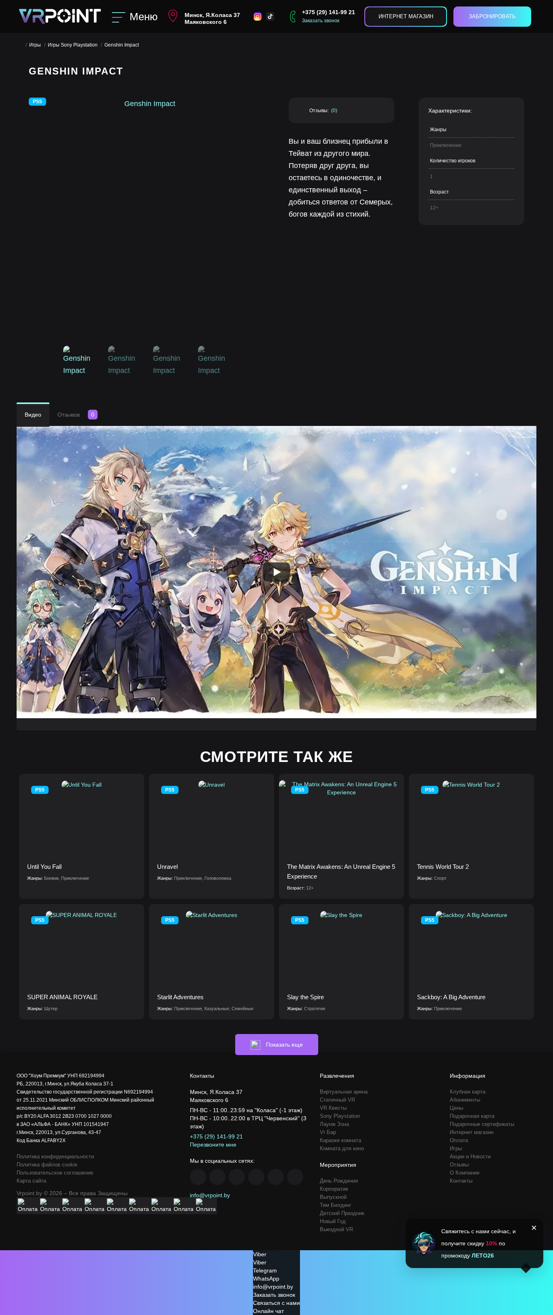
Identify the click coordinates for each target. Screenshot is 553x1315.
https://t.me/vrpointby (276, 1177)
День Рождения (339, 1181)
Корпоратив (334, 1189)
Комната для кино (342, 1148)
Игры (35, 45)
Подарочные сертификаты (482, 1124)
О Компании (464, 1173)
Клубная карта (467, 1092)
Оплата (459, 1140)
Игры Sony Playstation (73, 45)
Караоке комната (340, 1140)
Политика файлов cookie (47, 1165)
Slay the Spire (305, 997)
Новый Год (333, 1221)
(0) (334, 110)
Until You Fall (44, 866)
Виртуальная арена (344, 1092)
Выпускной (333, 1197)
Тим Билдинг (335, 1205)
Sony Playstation (340, 1116)
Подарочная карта (472, 1116)
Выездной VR (336, 1229)
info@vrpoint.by (210, 1195)
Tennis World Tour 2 (443, 866)
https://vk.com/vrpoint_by (237, 1177)
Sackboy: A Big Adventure (451, 997)
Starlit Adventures (180, 997)
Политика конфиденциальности (55, 1156)
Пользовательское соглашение (55, 1173)
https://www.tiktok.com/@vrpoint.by (295, 1177)
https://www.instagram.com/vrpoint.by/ (217, 1177)
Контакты (461, 1181)
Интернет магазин (406, 16)
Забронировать (492, 16)
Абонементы (465, 1100)
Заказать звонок (320, 20)
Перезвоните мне (213, 1144)
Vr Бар (328, 1132)
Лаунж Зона (334, 1124)
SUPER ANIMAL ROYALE (62, 997)
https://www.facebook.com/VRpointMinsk (198, 1177)
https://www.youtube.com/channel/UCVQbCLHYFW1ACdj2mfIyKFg (256, 1177)
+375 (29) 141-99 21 (328, 12)
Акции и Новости (470, 1156)
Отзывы (459, 1165)
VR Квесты (333, 1108)
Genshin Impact (121, 45)
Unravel (167, 866)
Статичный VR (337, 1100)
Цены (456, 1108)
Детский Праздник (342, 1213)
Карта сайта (31, 1181)
